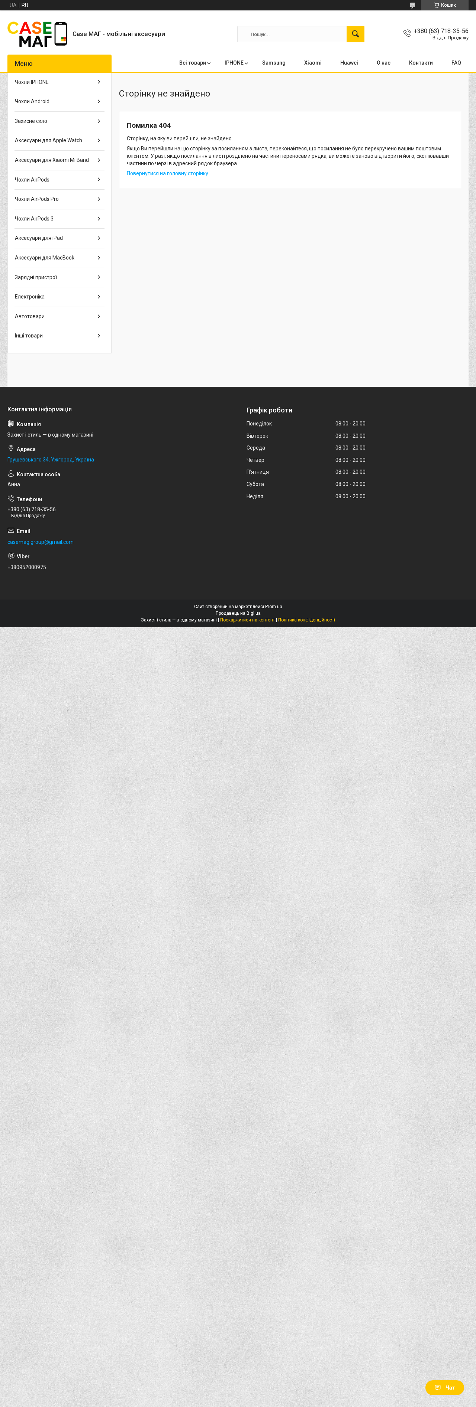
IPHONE (234, 63)
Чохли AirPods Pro (37, 199)
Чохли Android (32, 101)
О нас (383, 63)
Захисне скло (31, 121)
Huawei (349, 63)
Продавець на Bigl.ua (238, 613)
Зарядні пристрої (36, 277)
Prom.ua (273, 606)
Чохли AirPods (32, 180)
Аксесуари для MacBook (44, 258)
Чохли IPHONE (32, 82)
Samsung (274, 63)
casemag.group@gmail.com (40, 542)
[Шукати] (355, 34)
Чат (450, 1388)
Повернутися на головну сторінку (167, 173)
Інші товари (29, 336)
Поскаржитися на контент (247, 620)
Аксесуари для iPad (39, 238)
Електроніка (30, 297)
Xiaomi (313, 63)
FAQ (456, 63)
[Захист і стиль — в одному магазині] (37, 34)
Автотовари (30, 316)
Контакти (421, 63)
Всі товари (192, 63)
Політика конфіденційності (306, 620)
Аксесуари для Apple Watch (48, 140)
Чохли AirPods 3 (34, 219)
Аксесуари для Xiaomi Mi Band (52, 160)
